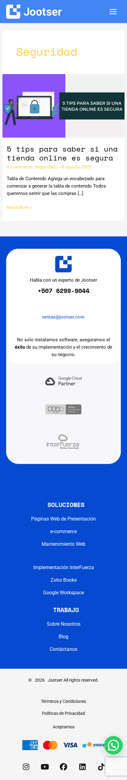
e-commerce (20, 167)
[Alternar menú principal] (113, 11)
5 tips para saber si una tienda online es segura (62, 153)
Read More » (19, 207)
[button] (26, 767)
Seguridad (45, 167)
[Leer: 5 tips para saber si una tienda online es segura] (63, 105)
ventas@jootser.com (63, 317)
